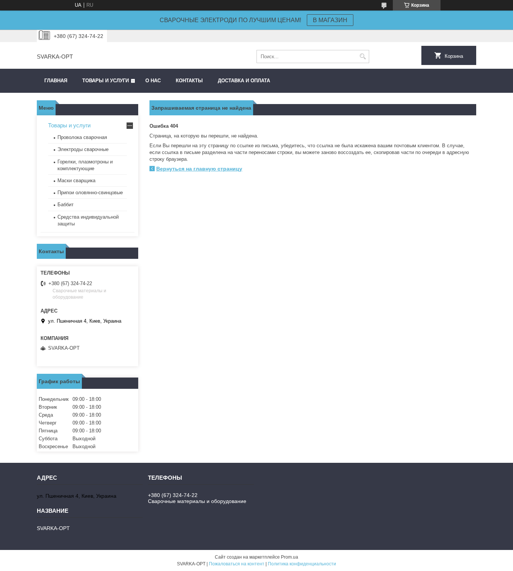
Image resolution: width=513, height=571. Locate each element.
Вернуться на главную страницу (199, 169)
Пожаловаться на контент (236, 563)
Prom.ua (289, 557)
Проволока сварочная (82, 137)
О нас (153, 80)
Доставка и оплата (244, 80)
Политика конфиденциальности (302, 563)
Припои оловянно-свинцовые (90, 192)
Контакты (189, 80)
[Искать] (362, 56)
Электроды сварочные (83, 149)
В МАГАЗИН (330, 20)
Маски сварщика (76, 180)
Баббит (65, 204)
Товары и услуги (105, 80)
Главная (55, 80)
